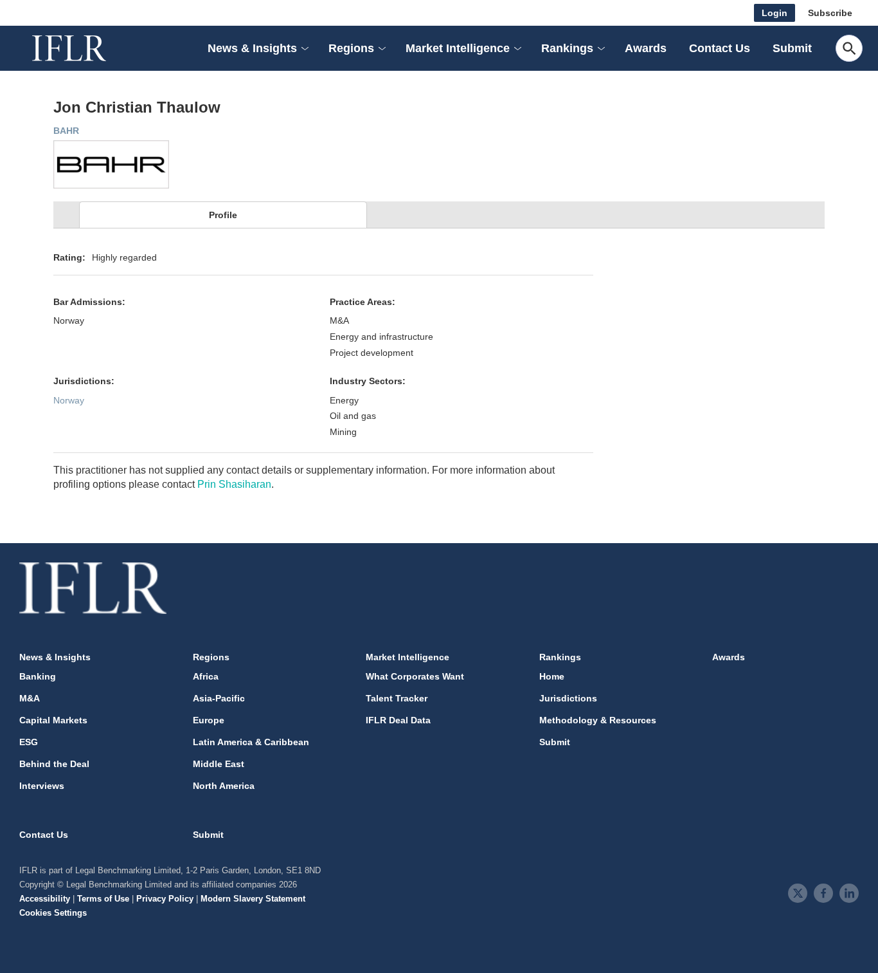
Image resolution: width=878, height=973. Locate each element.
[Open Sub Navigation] (304, 48)
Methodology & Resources (597, 720)
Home (551, 676)
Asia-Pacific (219, 698)
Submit (792, 48)
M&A (29, 698)
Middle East (218, 763)
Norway (68, 400)
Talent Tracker (396, 698)
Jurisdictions (568, 698)
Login (774, 13)
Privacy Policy (164, 899)
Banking (37, 676)
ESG (28, 741)
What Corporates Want (415, 676)
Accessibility (44, 899)
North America (224, 785)
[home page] (83, 48)
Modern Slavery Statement (253, 899)
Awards (646, 48)
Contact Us (719, 48)
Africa (206, 676)
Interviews (41, 785)
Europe (208, 720)
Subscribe (830, 13)
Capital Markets (53, 720)
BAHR (66, 130)
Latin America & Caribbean (251, 741)
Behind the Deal (54, 763)
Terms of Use (103, 899)
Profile (223, 215)
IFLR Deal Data (398, 720)
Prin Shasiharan (234, 484)
